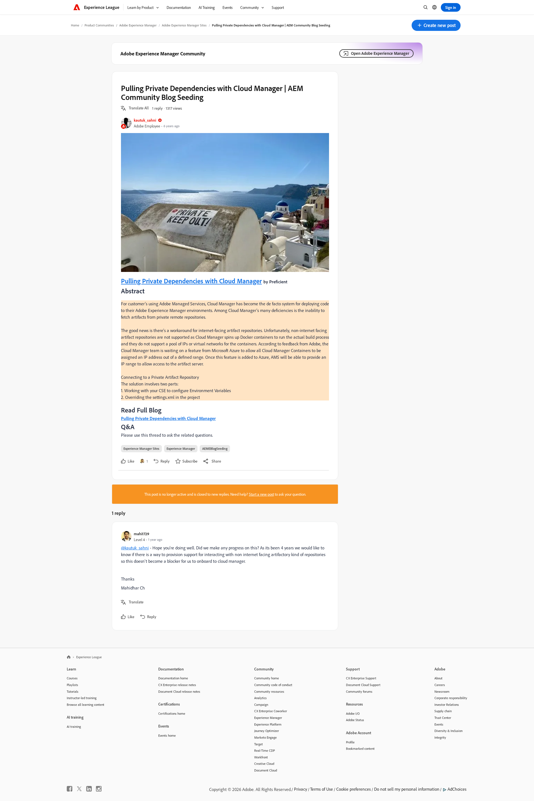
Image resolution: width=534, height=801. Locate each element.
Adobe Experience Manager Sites (184, 25)
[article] (223, 576)
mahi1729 (141, 533)
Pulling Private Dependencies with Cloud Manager (191, 281)
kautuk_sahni (145, 120)
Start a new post (261, 494)
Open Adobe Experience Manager (380, 53)
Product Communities (99, 25)
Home (75, 25)
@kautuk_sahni (135, 548)
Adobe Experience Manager (138, 25)
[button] (436, 25)
